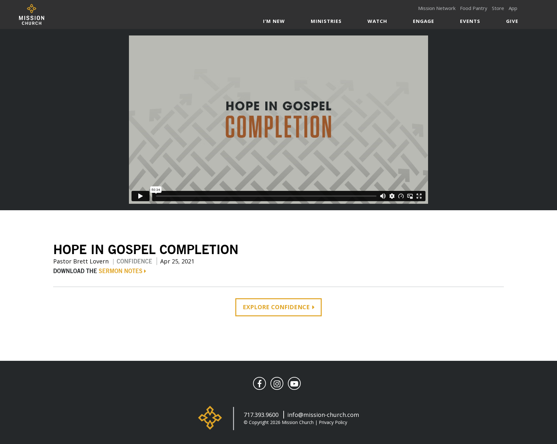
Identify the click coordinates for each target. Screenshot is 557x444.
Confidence (134, 262)
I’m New (274, 21)
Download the (97, 271)
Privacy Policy (333, 422)
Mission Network (436, 8)
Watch (377, 21)
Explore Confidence (276, 307)
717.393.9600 (261, 415)
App (513, 8)
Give (512, 21)
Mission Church (31, 14)
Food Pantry (473, 8)
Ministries (326, 21)
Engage (423, 21)
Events (470, 21)
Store (498, 8)
